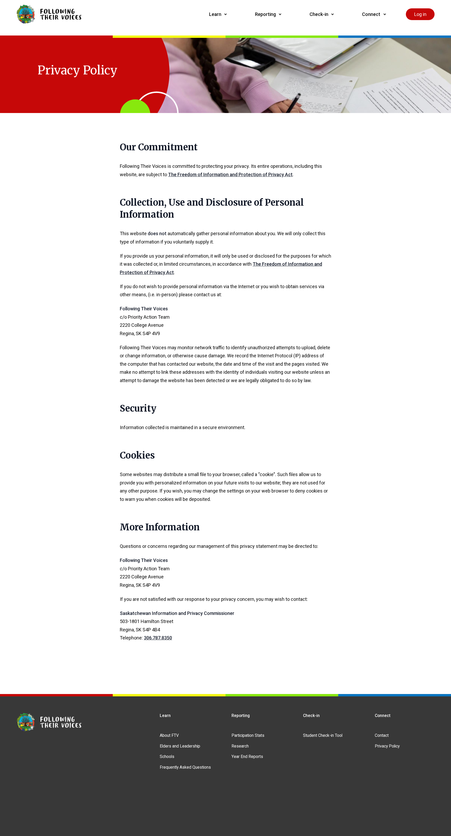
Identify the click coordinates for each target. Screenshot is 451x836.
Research (240, 746)
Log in (420, 14)
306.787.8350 (158, 638)
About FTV (169, 735)
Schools (167, 756)
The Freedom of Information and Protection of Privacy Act (230, 174)
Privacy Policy (387, 746)
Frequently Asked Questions (185, 767)
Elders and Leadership (180, 746)
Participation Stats (248, 735)
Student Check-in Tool (322, 735)
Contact (382, 735)
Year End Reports (247, 756)
